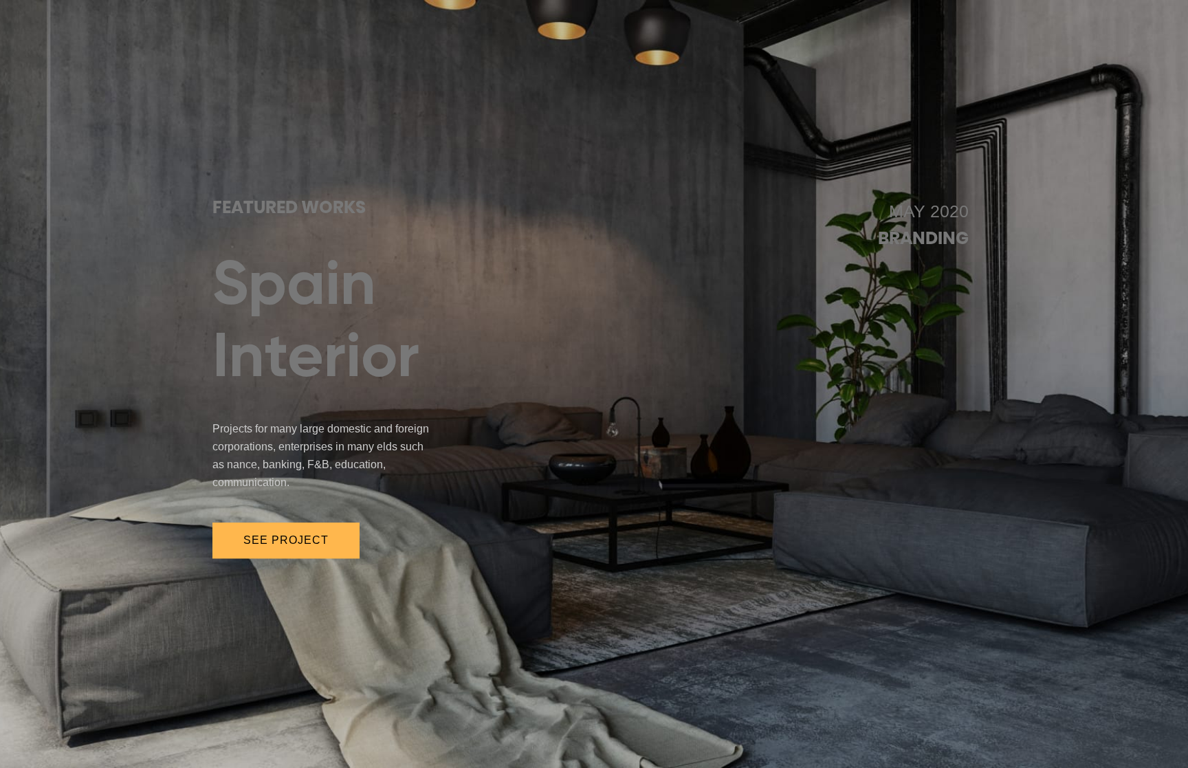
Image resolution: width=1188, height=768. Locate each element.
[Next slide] (1070, 376)
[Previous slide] (118, 376)
